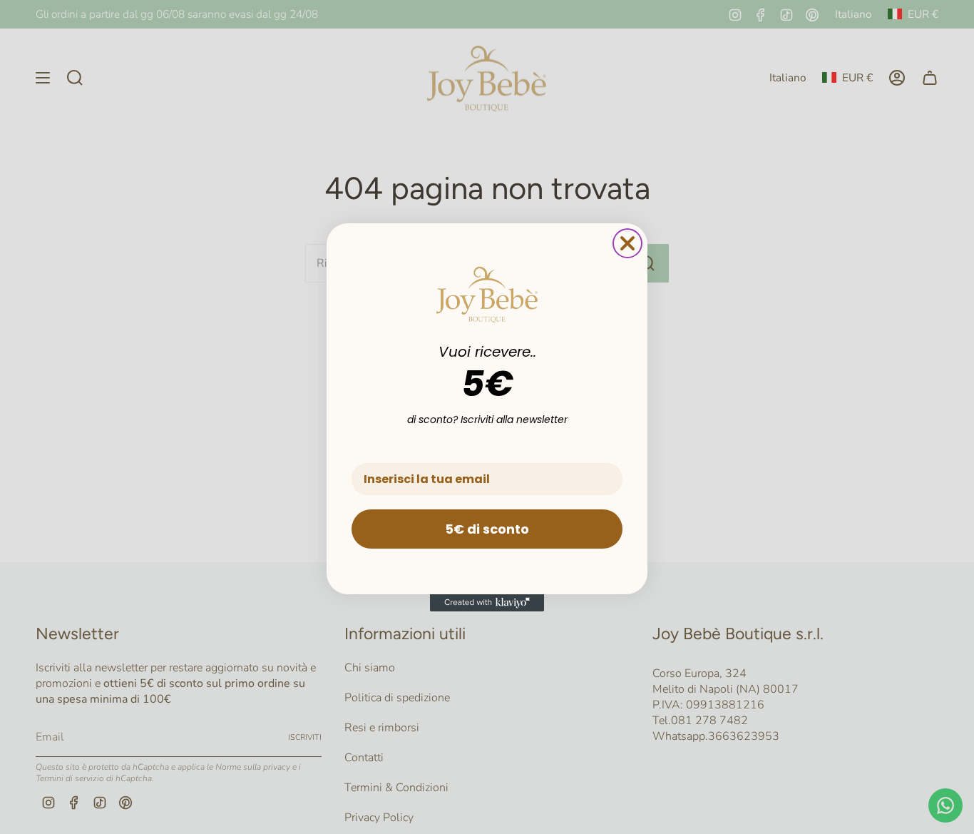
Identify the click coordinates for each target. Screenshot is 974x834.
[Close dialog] (627, 243)
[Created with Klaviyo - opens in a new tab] (487, 602)
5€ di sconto (487, 529)
